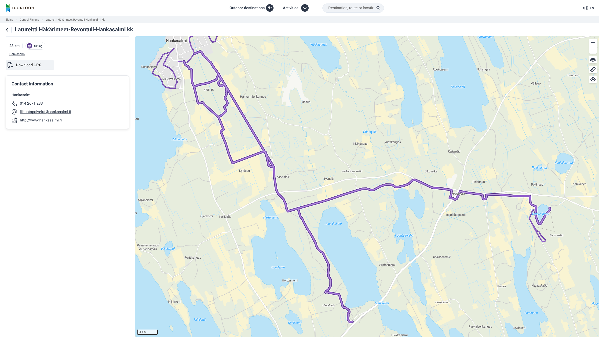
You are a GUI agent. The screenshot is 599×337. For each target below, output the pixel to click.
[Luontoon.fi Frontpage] (20, 8)
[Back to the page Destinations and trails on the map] (7, 29)
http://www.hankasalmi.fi (41, 120)
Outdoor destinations (247, 8)
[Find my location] (593, 79)
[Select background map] (593, 59)
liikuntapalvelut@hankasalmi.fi (45, 112)
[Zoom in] (593, 42)
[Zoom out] (593, 50)
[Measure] (593, 69)
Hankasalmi (17, 54)
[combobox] (353, 8)
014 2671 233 (31, 103)
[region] (367, 186)
